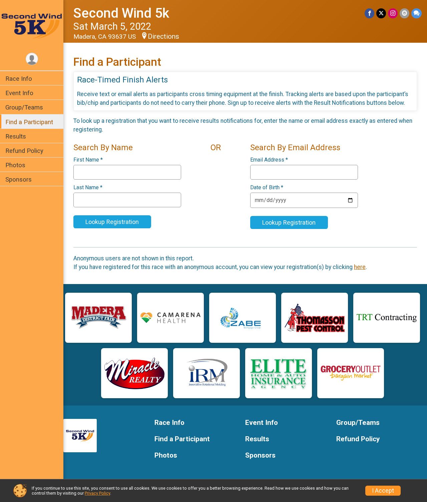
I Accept (383, 490)
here (360, 267)
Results (15, 136)
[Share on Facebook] (369, 13)
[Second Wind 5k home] (32, 25)
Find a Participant (29, 121)
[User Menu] (32, 59)
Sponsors (18, 179)
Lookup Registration (112, 221)
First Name (88, 160)
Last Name (87, 188)
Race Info (18, 78)
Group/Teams (24, 107)
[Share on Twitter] (381, 13)
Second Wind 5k (121, 13)
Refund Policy (24, 150)
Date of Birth (266, 188)
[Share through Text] (416, 13)
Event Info (19, 92)
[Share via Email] (404, 13)
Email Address (269, 160)
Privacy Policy (97, 493)
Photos (15, 165)
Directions (163, 36)
